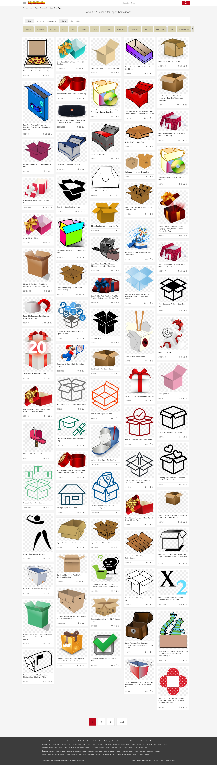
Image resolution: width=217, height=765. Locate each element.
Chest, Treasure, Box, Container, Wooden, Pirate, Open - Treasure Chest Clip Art (139, 645)
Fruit (80, 754)
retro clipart (107, 29)
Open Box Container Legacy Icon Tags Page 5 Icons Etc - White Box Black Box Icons (172, 557)
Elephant (100, 744)
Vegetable (106, 754)
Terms (139, 760)
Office (136, 751)
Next (122, 722)
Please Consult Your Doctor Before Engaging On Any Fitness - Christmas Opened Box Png (171, 229)
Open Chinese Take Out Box (135, 356)
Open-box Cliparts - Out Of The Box (70, 543)
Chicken (74, 744)
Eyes (96, 748)
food (64, 29)
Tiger (154, 744)
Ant (50, 744)
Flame (89, 741)
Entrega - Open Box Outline (67, 508)
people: (45, 748)
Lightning (107, 741)
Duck (88, 744)
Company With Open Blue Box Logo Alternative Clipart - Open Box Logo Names (137, 296)
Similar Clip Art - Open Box (134, 142)
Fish (105, 744)
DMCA (162, 760)
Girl (116, 748)
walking (101, 748)
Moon (113, 741)
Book (63, 751)
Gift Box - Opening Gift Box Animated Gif (139, 396)
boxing (94, 29)
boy (120, 748)
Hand (145, 748)
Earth (79, 741)
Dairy (57, 754)
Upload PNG (170, 760)
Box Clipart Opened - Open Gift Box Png (71, 94)
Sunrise (119, 741)
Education (91, 751)
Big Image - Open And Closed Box (137, 172)
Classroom (70, 751)
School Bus (98, 751)
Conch (75, 741)
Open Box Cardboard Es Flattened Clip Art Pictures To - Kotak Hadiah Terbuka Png (139, 684)
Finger (141, 748)
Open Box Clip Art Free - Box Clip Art (36, 589)
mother (71, 748)
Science (125, 751)
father (125, 748)
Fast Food (74, 754)
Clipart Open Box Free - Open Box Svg (105, 68)
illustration (40, 29)
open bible (121, 29)
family (66, 748)
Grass (101, 741)
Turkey (160, 744)
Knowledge (111, 751)
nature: (44, 741)
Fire (84, 741)
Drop (147, 741)
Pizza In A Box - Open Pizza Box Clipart (37, 71)
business (28, 29)
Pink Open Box (163, 394)
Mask (51, 748)
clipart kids (135, 29)
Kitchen (112, 754)
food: (44, 754)
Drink (68, 754)
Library (119, 751)
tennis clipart (184, 29)
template (53, 29)
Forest (152, 741)
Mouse (139, 744)
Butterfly (63, 744)
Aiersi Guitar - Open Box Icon (101, 414)
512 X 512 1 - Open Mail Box (33, 454)
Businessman (79, 748)
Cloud (142, 741)
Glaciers (95, 741)
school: (45, 751)
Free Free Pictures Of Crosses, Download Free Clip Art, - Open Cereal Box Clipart (37, 127)
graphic (83, 29)
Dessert (62, 754)
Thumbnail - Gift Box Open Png (34, 374)
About (133, 760)
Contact (155, 760)
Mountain (126, 741)
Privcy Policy (146, 760)
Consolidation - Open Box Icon (34, 503)
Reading (78, 751)
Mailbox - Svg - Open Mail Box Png (103, 460)
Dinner (119, 754)
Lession (157, 751)
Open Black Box (96, 338)
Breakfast (51, 754)
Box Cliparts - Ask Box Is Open (102, 369)
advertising (160, 29)
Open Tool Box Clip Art (99, 154)
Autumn (56, 741)
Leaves (63, 741)
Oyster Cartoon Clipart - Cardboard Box (105, 543)
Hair (112, 748)
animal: (45, 744)
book (171, 29)
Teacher (58, 751)
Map (105, 751)
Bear (54, 744)
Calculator (150, 751)
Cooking (140, 754)
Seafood (98, 754)
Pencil (84, 751)
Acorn (51, 741)
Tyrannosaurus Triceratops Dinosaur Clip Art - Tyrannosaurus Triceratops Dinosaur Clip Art (173, 653)
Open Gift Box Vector (165, 352)
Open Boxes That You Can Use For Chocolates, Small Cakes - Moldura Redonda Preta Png (171, 700)
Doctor (87, 748)
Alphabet (142, 751)
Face (135, 748)
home (108, 748)
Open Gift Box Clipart (30, 238)
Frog (109, 744)
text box (148, 29)
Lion (127, 744)
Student (51, 751)
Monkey (133, 744)
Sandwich (91, 754)
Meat (84, 754)
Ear (92, 748)
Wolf (165, 744)
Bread (135, 754)
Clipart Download (41, 8)
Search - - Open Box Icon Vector (68, 207)
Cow (79, 744)
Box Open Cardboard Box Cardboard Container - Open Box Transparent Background (171, 98)
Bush (137, 741)
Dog (84, 744)
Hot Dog (147, 754)
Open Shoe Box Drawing (99, 191)
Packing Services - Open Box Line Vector (71, 404)
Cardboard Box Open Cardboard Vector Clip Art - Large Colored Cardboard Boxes (37, 637)
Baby (55, 748)
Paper (131, 751)
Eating (129, 754)
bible (73, 29)
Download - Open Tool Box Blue (68, 164)
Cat (69, 744)
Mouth (130, 748)
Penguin (149, 744)
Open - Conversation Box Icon (34, 554)
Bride (60, 748)
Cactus (69, 741)
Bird (58, 744)
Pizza (124, 754)
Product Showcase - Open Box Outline (138, 440)
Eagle (93, 744)
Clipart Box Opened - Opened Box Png (105, 226)
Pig (144, 744)
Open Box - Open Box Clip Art (169, 61)
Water (132, 741)
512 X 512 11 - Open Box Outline (170, 432)
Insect (123, 744)
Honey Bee (116, 744)
